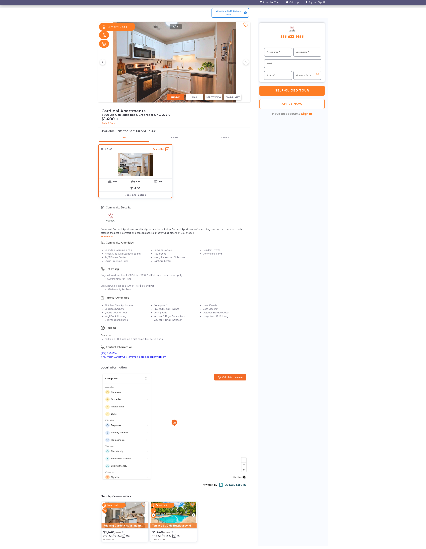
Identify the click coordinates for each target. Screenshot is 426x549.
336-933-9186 (292, 36)
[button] (316, 2)
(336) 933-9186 (108, 353)
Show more (107, 236)
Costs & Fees (108, 123)
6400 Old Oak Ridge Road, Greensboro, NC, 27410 (136, 114)
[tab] (124, 138)
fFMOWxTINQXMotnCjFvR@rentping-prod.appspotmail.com (133, 356)
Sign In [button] (306, 114)
